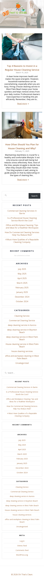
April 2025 (22, 278)
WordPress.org (22, 555)
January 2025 (22, 292)
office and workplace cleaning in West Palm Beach (22, 357)
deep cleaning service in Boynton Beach (22, 331)
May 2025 (22, 273)
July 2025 (22, 269)
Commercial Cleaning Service (22, 320)
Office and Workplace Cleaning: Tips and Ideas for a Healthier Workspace (22, 226)
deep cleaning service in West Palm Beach (22, 338)
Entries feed (22, 545)
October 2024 (22, 301)
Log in (22, 541)
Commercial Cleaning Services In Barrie (22, 212)
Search (34, 196)
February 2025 (22, 287)
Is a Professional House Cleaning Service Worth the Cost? (22, 219)
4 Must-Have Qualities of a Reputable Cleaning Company (22, 240)
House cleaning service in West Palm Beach (22, 345)
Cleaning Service (22, 316)
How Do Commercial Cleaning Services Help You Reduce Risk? (22, 233)
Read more (22, 103)
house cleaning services (22, 351)
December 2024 (22, 296)
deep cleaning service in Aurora (22, 325)
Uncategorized (22, 363)
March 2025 (22, 283)
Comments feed (22, 550)
